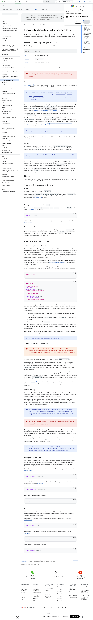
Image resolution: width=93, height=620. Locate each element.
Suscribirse (74, 616)
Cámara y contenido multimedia (38, 595)
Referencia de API (73, 595)
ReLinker (33, 382)
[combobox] (50, 1)
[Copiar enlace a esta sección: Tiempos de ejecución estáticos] (47, 246)
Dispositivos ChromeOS (47, 593)
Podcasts (23, 602)
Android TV (47, 600)
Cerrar (78, 22)
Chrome (46, 607)
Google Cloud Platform (63, 607)
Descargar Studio (73, 597)
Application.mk (32, 209)
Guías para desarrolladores (72, 592)
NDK (3, 6)
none (26, 62)
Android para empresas (24, 590)
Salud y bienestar (37, 592)
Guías (36, 9)
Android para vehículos (48, 597)
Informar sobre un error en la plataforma (86, 587)
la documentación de (45, 110)
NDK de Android (73, 600)
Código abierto (24, 595)
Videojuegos (36, 587)
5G (34, 600)
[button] (9, 41)
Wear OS (47, 590)
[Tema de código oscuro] (74, 214)
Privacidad (35, 598)
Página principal (27, 24)
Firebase (53, 607)
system (27, 59)
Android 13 (59, 596)
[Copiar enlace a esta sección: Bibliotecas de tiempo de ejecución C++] (58, 43)
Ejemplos (28, 9)
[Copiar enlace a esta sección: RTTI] (29, 509)
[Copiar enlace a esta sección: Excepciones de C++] (42, 458)
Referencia (44, 9)
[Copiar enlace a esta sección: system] (30, 143)
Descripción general (7, 9)
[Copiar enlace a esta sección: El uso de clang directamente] (43, 227)
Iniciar (86, 22)
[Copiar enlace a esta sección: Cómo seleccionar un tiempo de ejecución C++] (57, 185)
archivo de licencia (42, 139)
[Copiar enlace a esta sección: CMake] (29, 188)
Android (23, 587)
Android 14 (59, 593)
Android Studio (78, 1)
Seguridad (23, 592)
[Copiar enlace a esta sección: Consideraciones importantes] (50, 241)
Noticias (23, 597)
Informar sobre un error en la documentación (85, 591)
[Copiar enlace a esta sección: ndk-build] (31, 202)
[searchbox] (10, 14)
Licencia (30, 613)
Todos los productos (77, 607)
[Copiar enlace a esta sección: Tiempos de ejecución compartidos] (49, 343)
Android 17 (59, 587)
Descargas (19, 9)
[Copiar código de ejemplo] (76, 214)
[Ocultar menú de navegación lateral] (17, 617)
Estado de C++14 (60, 94)
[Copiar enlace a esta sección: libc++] (29, 82)
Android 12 (59, 598)
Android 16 (59, 589)
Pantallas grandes (49, 588)
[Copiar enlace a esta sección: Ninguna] (31, 176)
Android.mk (40, 484)
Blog (22, 599)
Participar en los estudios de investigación (84, 598)
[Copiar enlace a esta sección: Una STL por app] (36, 390)
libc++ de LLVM (28, 85)
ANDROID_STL (38, 197)
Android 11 (59, 600)
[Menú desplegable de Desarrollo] (22, 1)
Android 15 (59, 591)
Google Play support (85, 595)
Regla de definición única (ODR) (57, 262)
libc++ (26, 55)
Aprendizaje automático (36, 590)
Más (27, 1)
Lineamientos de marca (38, 613)
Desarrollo (18, 1)
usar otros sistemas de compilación (47, 125)
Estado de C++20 (38, 96)
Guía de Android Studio (72, 589)
